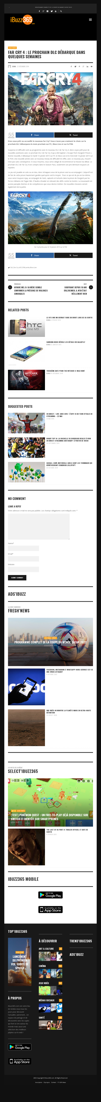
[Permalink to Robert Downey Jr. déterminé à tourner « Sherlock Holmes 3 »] (53, 973)
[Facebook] (39, 11)
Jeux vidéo (12, 48)
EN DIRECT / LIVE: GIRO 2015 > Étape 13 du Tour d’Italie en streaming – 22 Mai (69, 415)
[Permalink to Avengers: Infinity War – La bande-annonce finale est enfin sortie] (59, 973)
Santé (42, 1017)
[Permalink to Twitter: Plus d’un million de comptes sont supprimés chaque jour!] (59, 1008)
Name (11, 543)
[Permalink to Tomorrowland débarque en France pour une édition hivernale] (53, 956)
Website (11, 564)
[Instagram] (47, 11)
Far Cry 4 (17, 267)
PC (21, 267)
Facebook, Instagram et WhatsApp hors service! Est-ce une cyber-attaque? (69, 670)
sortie (27, 267)
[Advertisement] (53, 31)
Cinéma (42, 966)
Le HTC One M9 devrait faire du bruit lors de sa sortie (69, 317)
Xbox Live (33, 267)
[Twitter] (51, 11)
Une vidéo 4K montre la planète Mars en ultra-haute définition (68, 711)
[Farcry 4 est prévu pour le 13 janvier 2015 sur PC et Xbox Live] (50, 98)
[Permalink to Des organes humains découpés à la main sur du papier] (59, 956)
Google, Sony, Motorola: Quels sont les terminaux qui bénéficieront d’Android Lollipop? (69, 464)
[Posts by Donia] (9, 66)
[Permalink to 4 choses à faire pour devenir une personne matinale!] (44, 1025)
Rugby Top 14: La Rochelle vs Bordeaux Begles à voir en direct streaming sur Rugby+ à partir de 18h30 (68, 439)
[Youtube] (56, 11)
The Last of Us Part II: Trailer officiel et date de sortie (67, 830)
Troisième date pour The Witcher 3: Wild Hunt (65, 370)
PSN (23, 267)
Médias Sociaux (46, 1000)
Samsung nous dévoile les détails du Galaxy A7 (65, 342)
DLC (11, 267)
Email (10, 554)
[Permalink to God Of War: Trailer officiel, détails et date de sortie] (53, 990)
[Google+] (43, 11)
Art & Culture (46, 948)
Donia (14, 66)
